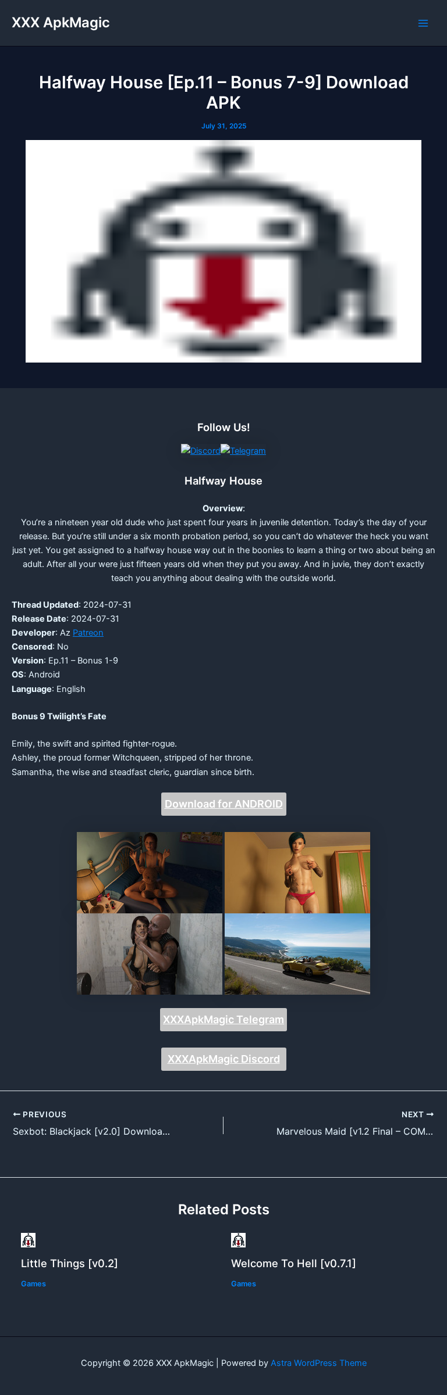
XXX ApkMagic (61, 22)
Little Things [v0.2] (69, 1263)
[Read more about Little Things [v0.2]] (28, 1239)
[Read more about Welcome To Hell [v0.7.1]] (238, 1239)
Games (33, 1283)
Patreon (88, 632)
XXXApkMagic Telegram (223, 1019)
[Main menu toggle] (423, 23)
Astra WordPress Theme (319, 1363)
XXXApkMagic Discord (224, 1059)
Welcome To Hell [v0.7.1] (293, 1263)
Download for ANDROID (224, 804)
